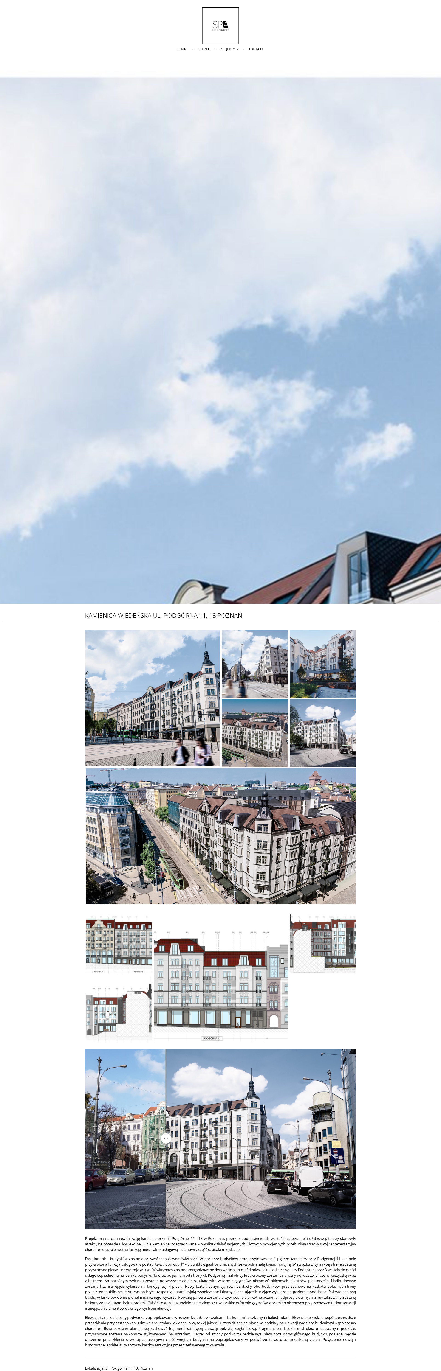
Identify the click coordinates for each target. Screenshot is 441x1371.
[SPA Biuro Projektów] (220, 25)
